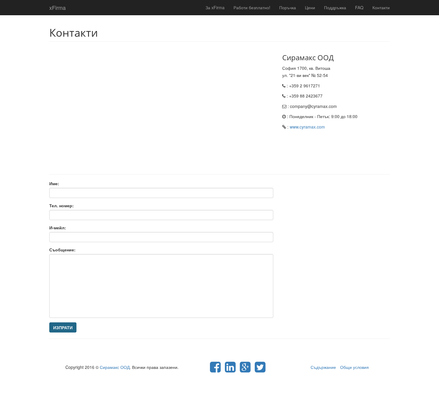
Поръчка (287, 7)
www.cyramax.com (307, 127)
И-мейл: (57, 228)
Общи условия (354, 367)
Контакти (381, 7)
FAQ (359, 7)
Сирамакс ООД (115, 367)
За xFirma (215, 7)
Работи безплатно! (252, 7)
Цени (310, 7)
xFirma (57, 7)
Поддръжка (335, 7)
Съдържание (323, 367)
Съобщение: (62, 250)
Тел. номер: (61, 205)
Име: (54, 183)
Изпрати (63, 327)
